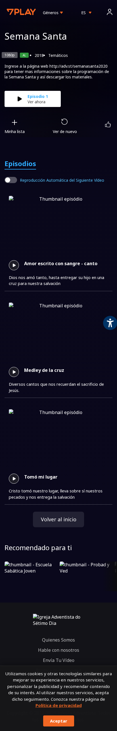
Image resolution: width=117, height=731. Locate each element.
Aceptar (58, 721)
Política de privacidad (58, 705)
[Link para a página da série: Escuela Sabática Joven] (31, 576)
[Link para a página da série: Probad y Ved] (86, 576)
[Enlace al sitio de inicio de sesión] (109, 12)
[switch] (11, 180)
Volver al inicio (58, 519)
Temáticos (58, 55)
